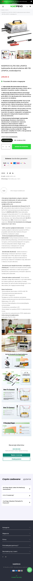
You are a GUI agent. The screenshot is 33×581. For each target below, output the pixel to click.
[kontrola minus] (2, 146)
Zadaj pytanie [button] (16, 459)
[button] (30, 32)
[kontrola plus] (9, 146)
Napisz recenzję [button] (16, 455)
